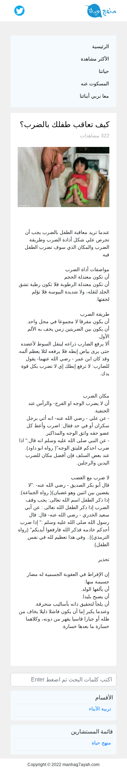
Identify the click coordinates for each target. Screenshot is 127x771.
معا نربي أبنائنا (94, 96)
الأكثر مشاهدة (95, 59)
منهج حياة (101, 743)
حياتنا (104, 71)
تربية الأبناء (100, 709)
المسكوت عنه (95, 83)
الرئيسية (100, 46)
